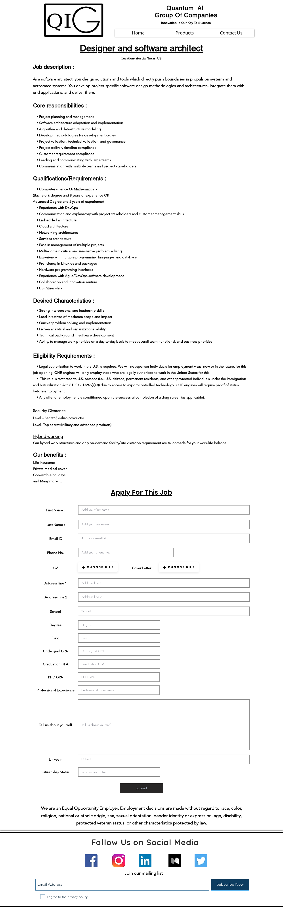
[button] (98, 567)
